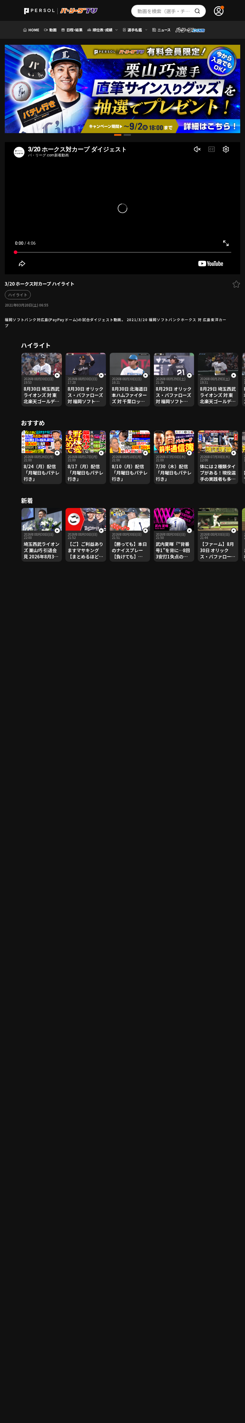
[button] (117, 135)
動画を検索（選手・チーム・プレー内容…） (171, 11)
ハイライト (17, 295)
